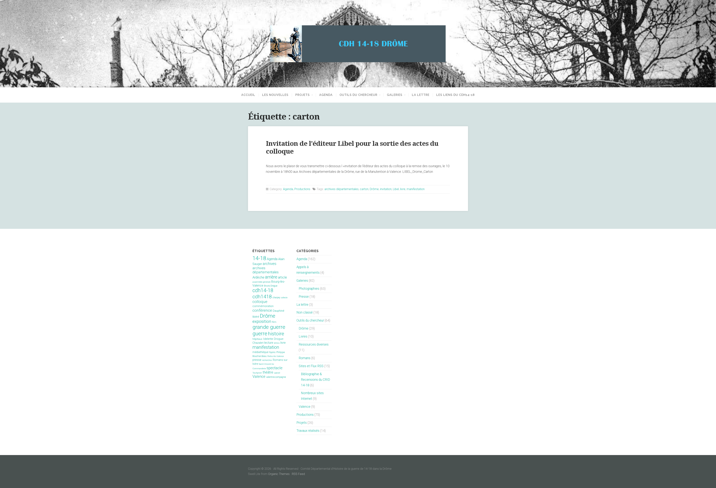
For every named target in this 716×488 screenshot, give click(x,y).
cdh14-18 (262, 290)
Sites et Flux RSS (311, 366)
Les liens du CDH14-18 (455, 95)
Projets (302, 95)
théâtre (268, 372)
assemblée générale (261, 282)
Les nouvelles (275, 95)
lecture (268, 342)
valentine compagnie (276, 377)
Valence (258, 376)
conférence (262, 310)
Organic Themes (279, 474)
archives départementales (341, 189)
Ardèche (258, 277)
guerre (259, 333)
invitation (386, 189)
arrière (271, 277)
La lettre (420, 95)
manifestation (416, 189)
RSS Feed (298, 474)
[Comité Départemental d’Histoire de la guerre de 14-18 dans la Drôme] (358, 43)
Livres (303, 336)
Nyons (272, 352)
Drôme (374, 189)
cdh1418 (262, 296)
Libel (396, 189)
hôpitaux (257, 339)
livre (402, 189)
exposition (261, 321)
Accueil (248, 95)
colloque (259, 301)
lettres (277, 343)
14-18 (259, 258)
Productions (302, 189)
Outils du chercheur (358, 95)
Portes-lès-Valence (275, 356)
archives (269, 264)
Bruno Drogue (270, 285)
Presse (304, 296)
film (274, 322)
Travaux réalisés (307, 431)
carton (364, 189)
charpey (276, 297)
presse (256, 360)
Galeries (394, 95)
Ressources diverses (314, 344)
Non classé (304, 312)
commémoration (263, 306)
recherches (267, 360)
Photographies (309, 288)
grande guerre (268, 327)
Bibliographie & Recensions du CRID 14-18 (315, 379)
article (282, 277)
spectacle (274, 368)
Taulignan (257, 373)
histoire (276, 334)
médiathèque (260, 352)
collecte (284, 297)
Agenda (326, 95)
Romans (304, 358)
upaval (277, 373)
